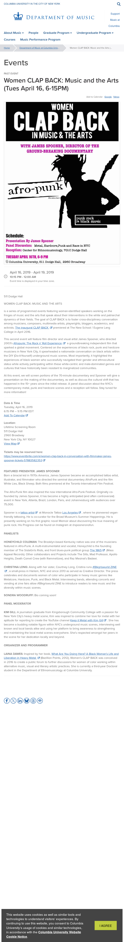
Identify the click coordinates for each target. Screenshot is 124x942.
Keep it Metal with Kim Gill (86, 620)
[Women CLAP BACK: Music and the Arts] (62, 183)
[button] (7, 701)
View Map (10, 444)
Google (108, 96)
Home (7, 48)
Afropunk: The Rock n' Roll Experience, (37, 343)
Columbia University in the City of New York (32, 3)
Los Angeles (70, 512)
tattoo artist (27, 512)
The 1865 (96, 550)
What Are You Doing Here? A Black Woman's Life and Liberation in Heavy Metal (61, 656)
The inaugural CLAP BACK (32, 328)
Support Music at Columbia (114, 20)
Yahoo (116, 96)
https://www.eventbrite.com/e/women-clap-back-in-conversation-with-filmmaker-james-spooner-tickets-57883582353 (58, 458)
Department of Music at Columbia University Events (44, 48)
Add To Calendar (14, 415)
